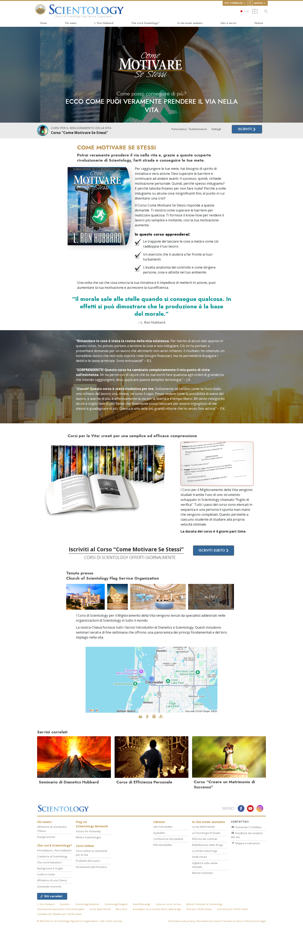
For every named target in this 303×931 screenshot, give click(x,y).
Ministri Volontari (202, 873)
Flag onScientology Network (92, 824)
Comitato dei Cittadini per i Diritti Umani (59, 914)
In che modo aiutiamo (190, 23)
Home (43, 23)
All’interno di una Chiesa (52, 880)
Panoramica (179, 129)
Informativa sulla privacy (181, 921)
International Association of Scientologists (60, 909)
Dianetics (65, 904)
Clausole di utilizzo (233, 921)
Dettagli (216, 129)
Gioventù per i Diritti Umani (232, 909)
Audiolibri (159, 833)
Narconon (121, 909)
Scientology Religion (116, 904)
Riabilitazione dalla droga (207, 845)
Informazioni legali (255, 921)
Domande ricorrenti (49, 886)
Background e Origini (50, 868)
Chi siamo (70, 23)
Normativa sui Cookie (209, 921)
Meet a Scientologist (88, 837)
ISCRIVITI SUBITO (212, 550)
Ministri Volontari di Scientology (204, 904)
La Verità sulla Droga (204, 851)
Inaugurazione (46, 837)
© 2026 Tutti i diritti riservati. (80, 921)
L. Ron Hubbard (103, 23)
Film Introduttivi (162, 845)
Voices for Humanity (88, 831)
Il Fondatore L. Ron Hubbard (54, 850)
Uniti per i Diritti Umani (199, 909)
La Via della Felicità (203, 827)
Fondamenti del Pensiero (91, 867)
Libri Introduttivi (162, 827)
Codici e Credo (46, 874)
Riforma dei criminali (204, 839)
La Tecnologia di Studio (206, 833)
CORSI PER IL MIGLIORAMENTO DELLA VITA (81, 128)
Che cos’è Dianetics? (49, 862)
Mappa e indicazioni (247, 843)
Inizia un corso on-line (168, 904)
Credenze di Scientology (52, 856)
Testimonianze (197, 129)
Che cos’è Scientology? (145, 23)
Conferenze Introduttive (168, 839)
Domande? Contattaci (248, 827)
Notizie (259, 23)
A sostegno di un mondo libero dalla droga (157, 909)
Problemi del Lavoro (88, 861)
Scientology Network (87, 904)
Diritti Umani (199, 857)
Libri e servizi (228, 23)
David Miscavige (141, 904)
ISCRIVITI (245, 129)
